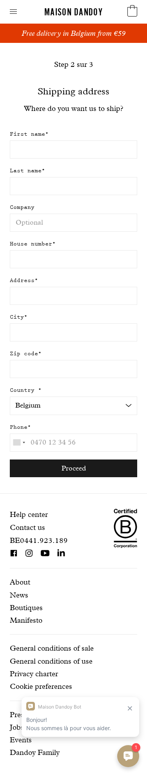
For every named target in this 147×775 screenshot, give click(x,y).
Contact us (27, 527)
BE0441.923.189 (39, 540)
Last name (27, 170)
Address (24, 280)
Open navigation (13, 11)
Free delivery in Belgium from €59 (73, 33)
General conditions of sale (52, 648)
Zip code (26, 353)
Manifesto (26, 620)
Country (26, 390)
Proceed (74, 468)
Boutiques (26, 607)
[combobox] (18, 442)
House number (33, 243)
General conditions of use (51, 661)
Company (22, 207)
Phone (20, 427)
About (20, 582)
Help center (29, 514)
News (19, 595)
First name (29, 134)
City (18, 317)
